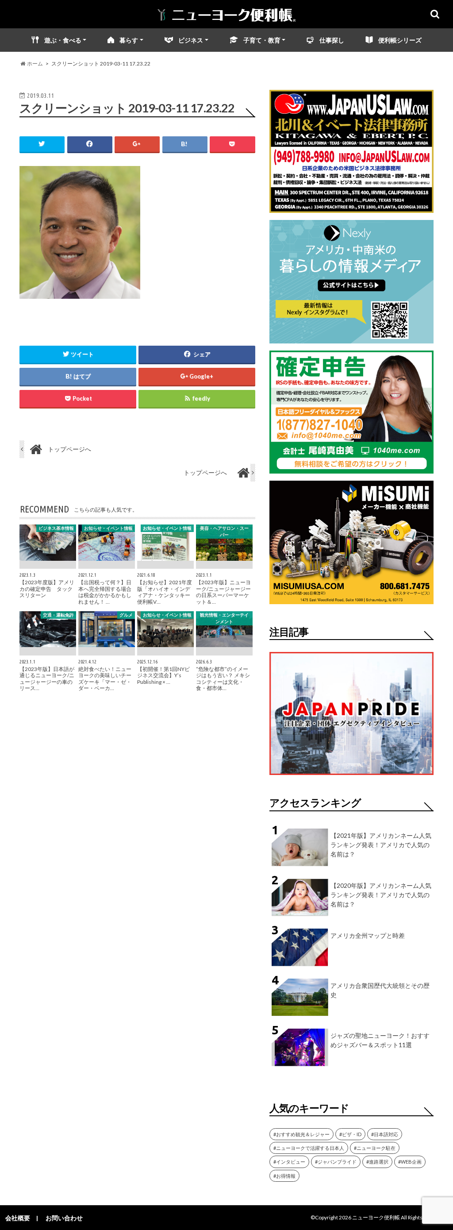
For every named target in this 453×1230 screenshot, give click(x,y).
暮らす (128, 40)
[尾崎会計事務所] (351, 468)
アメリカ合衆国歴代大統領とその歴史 (380, 990)
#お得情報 (284, 1176)
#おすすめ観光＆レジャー (301, 1134)
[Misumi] (351, 598)
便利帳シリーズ (400, 40)
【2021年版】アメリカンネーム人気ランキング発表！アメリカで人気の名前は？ (380, 845)
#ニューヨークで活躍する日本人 (308, 1148)
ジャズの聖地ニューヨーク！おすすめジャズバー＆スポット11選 (380, 1040)
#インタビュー (289, 1161)
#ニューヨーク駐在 (374, 1148)
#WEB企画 (410, 1161)
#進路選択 (377, 1161)
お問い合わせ (64, 1218)
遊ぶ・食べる (62, 40)
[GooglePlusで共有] (137, 144)
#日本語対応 (384, 1134)
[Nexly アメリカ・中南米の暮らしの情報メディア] (351, 338)
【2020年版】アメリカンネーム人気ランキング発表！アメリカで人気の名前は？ (380, 895)
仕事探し (331, 40)
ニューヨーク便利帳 (376, 1217)
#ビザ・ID (350, 1134)
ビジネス (190, 40)
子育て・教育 (261, 40)
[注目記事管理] (351, 776)
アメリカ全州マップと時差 (367, 935)
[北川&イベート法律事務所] (351, 207)
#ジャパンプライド (336, 1161)
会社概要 (17, 1218)
